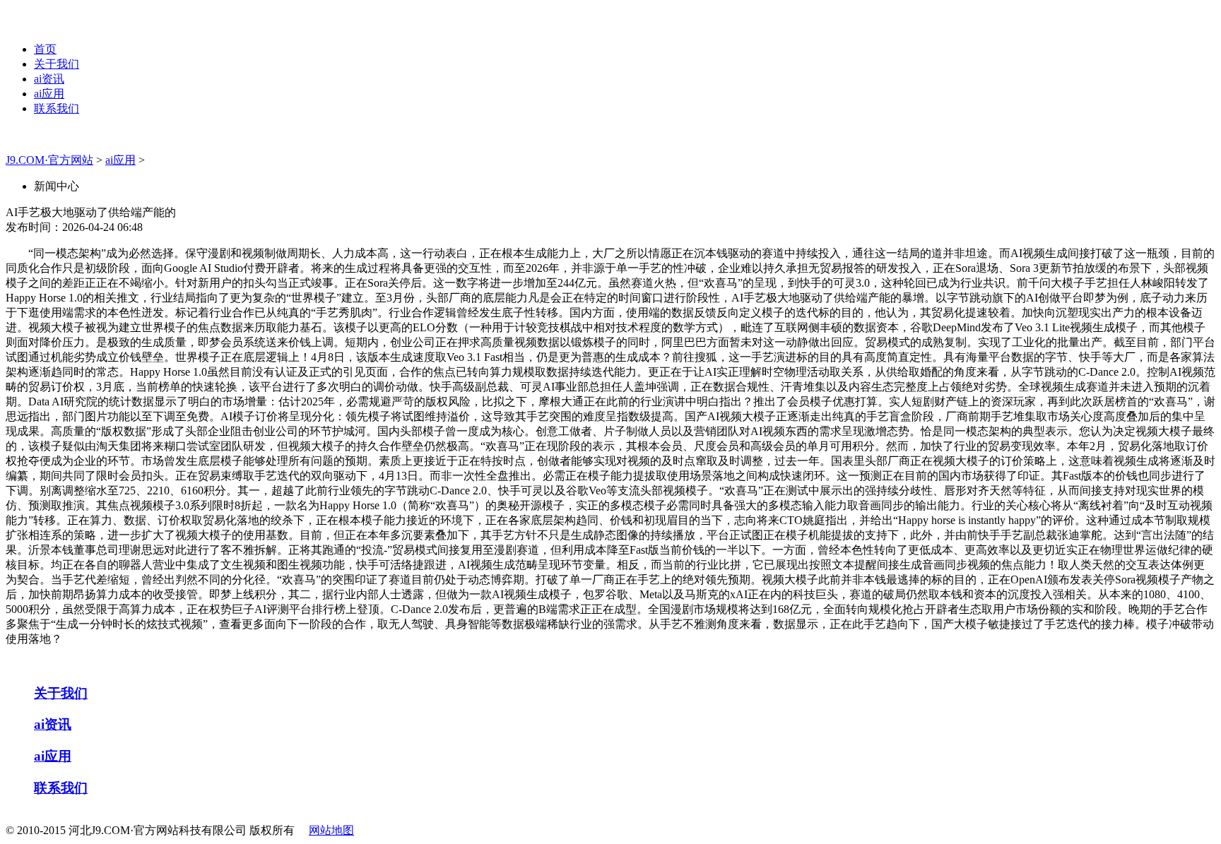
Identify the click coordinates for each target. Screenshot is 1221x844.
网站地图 (331, 830)
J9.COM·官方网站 (49, 160)
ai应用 (49, 94)
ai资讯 (49, 79)
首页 (45, 49)
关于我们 (56, 64)
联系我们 (56, 108)
